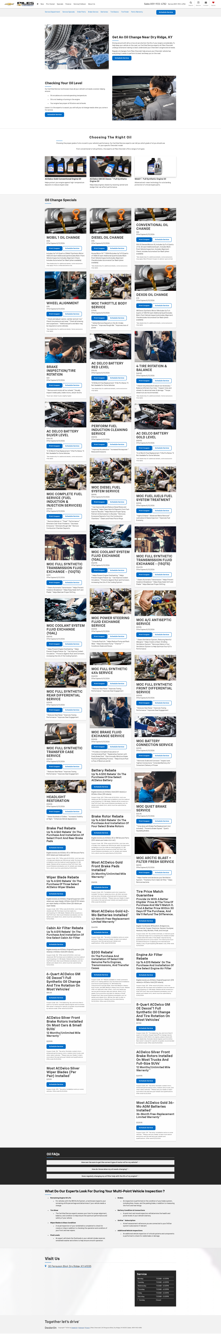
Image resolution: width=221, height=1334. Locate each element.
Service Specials (69, 12)
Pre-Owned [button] (50, 4)
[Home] (37, 4)
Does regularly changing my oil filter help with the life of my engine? (110, 1176)
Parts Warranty (137, 12)
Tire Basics (114, 12)
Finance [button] (68, 4)
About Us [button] (91, 4)
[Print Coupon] (65, 221)
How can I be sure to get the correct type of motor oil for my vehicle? (110, 1162)
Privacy (87, 1327)
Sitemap (81, 1327)
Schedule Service (166, 12)
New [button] (42, 4)
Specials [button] (60, 4)
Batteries (104, 12)
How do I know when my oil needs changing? (110, 1169)
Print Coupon (54, 248)
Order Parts (81, 12)
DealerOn (74, 1327)
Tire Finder (125, 12)
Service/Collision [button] (80, 4)
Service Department (52, 12)
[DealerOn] (51, 1327)
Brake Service (93, 12)
